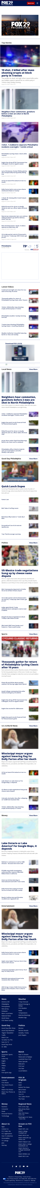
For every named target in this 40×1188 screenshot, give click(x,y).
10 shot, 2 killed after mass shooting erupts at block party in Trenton (18, 72)
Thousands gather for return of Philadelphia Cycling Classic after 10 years (14, 299)
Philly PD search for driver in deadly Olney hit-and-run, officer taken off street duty (14, 208)
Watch (21, 1052)
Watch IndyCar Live (24, 1142)
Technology (5, 1116)
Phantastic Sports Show (7, 1055)
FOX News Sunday (7, 1020)
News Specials (22, 1061)
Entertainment (8, 906)
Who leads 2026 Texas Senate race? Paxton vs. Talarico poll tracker (12, 626)
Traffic (4, 1035)
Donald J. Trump (23, 1033)
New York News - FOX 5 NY (23, 1114)
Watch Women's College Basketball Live (24, 1150)
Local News (6, 369)
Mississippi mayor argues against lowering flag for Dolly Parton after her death (19, 756)
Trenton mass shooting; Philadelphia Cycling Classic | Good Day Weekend (13, 325)
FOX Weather (22, 1008)
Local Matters (22, 1071)
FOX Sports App (6, 1072)
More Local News (7, 1013)
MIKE (20, 1083)
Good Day (6, 1025)
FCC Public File (6, 1131)
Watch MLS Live (23, 1156)
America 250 (5, 1002)
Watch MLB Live (23, 1135)
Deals (3, 1111)
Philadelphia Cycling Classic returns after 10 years (14, 154)
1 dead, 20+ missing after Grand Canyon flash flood (14, 198)
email (27, 1166)
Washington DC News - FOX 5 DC (25, 1118)
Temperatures (22, 1013)
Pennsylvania (6, 1006)
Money (4, 815)
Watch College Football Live (22, 1132)
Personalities (6, 1138)
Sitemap (4, 1145)
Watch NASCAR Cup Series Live (24, 1138)
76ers (3, 1068)
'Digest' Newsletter (7, 1033)
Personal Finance (7, 1114)
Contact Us (5, 1129)
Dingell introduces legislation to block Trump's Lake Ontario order (13, 617)
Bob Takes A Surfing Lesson (10, 508)
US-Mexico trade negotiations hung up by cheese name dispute (20, 573)
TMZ (3, 1087)
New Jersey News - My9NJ (24, 1110)
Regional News (24, 1104)
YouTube (21, 1068)
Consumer (5, 1109)
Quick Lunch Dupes (13, 486)
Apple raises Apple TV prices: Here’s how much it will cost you (14, 961)
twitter (16, 1166)
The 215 (21, 1094)
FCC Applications (7, 1134)
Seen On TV (5, 1042)
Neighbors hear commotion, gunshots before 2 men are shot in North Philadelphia (18, 113)
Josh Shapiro (22, 1035)
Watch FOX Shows (7, 1090)
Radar (20, 1010)
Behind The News (24, 1087)
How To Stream (23, 1054)
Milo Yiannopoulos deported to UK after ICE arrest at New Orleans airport (14, 590)
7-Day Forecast (23, 1002)
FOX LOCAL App (23, 1107)
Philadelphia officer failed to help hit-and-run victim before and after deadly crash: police (13, 450)
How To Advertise (7, 1136)
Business (4, 1107)
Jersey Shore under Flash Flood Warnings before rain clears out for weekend (14, 441)
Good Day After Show (8, 1028)
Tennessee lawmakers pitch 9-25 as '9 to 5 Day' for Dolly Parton (14, 970)
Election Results (23, 1030)
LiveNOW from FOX (24, 1059)
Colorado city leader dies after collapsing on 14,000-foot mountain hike (14, 799)
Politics (5, 543)
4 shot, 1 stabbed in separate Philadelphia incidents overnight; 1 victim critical (20, 146)
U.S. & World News (9, 726)
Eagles (4, 1061)
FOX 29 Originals (22, 1078)
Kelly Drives (22, 1092)
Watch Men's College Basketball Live (25, 1145)
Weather (22, 999)
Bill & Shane (22, 1090)
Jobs (3, 1143)
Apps (3, 1127)
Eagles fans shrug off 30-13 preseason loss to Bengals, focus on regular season (14, 163)
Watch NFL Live (23, 1129)
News (4, 999)
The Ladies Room (24, 1096)
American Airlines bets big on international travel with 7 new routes (13, 880)
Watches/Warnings (24, 1015)
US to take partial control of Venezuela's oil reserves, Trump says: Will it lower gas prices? (14, 235)
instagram (20, 1166)
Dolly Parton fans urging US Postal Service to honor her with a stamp (12, 889)
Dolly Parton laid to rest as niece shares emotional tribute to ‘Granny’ (14, 190)
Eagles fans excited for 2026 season (12, 708)
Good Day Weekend (8, 1030)
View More (33, 369)
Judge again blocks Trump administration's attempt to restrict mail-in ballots (14, 608)
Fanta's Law (5, 499)
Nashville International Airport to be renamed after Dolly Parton (13, 979)
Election (20, 1028)
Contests (4, 1080)
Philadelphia (6, 246)
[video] (33, 292)
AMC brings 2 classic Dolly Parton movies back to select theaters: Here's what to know (14, 988)
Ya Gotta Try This (7, 1040)
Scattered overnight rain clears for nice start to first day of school (14, 290)
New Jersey (5, 1009)
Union (3, 1070)
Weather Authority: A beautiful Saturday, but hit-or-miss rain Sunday (14, 333)
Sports (4, 634)
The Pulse (21, 1099)
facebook (12, 1166)
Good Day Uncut (7, 1044)
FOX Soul (21, 1066)
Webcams (21, 1064)
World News (5, 1018)
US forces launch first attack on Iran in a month (14, 181)
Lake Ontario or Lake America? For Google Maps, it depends (12, 781)
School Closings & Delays (24, 1005)
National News (6, 1016)
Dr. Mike (4, 1047)
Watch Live (31, 3)
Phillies (4, 1065)
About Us (6, 1124)
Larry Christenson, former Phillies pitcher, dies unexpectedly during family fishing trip (14, 172)
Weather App (22, 1017)
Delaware (5, 1011)
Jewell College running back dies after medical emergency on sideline (13, 692)
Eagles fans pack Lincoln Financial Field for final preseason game (14, 423)
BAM (20, 1085)
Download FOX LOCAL (13, 343)
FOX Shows (5, 1083)
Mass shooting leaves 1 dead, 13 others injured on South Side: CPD (14, 226)
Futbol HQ (5, 1058)
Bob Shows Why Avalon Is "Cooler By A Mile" (13, 517)
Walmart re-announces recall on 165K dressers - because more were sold (13, 862)
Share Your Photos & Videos (8, 1093)
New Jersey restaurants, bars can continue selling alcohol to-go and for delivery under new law (15, 217)
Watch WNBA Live (24, 1154)
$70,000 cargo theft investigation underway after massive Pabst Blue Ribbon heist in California (12, 872)
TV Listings (5, 1140)
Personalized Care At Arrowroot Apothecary (11, 526)
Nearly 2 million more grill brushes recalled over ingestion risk (12, 898)
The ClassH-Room (7, 1085)
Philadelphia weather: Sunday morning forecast (14, 316)
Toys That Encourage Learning (11, 534)
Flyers (3, 1063)
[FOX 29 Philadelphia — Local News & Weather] (7, 3)
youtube (23, 1166)
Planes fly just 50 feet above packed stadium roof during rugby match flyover (14, 683)
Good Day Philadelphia (11, 458)
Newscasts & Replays (25, 1057)
